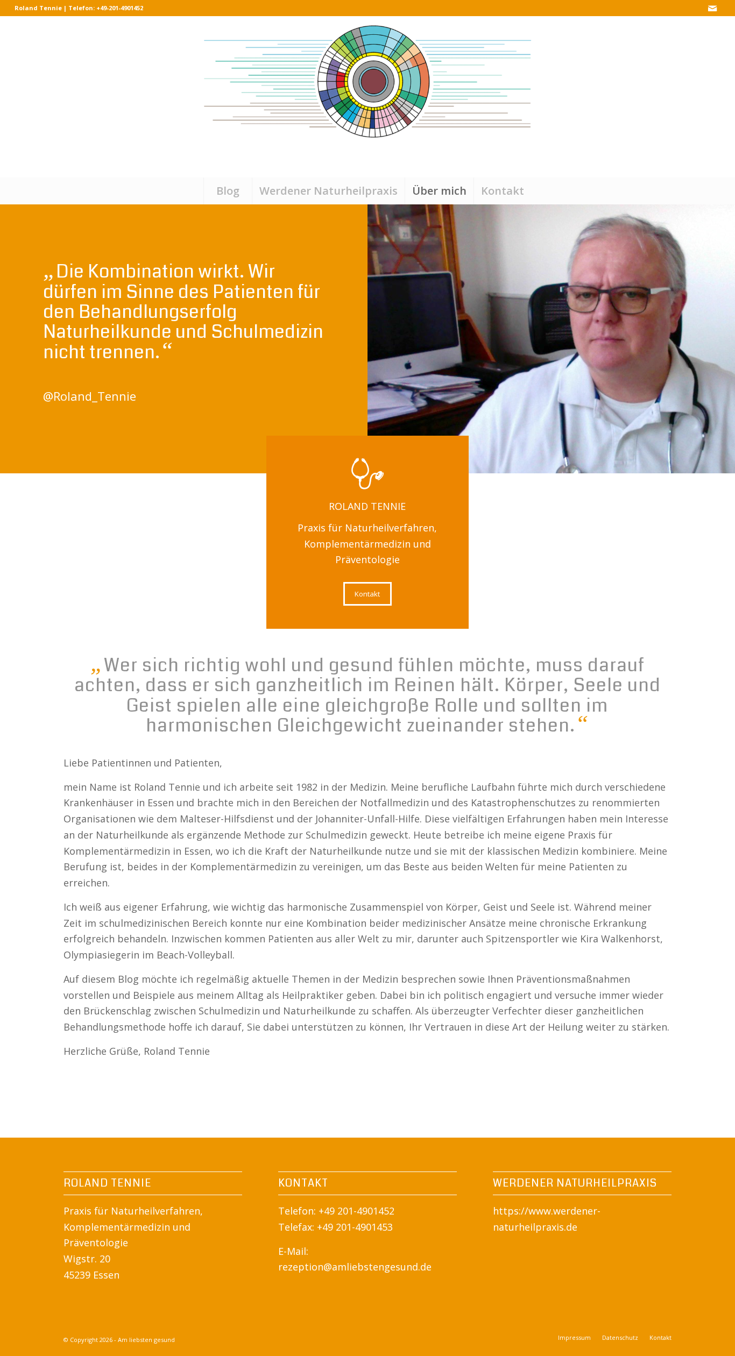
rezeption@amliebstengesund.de (355, 1266)
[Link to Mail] (712, 8)
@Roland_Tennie (89, 396)
